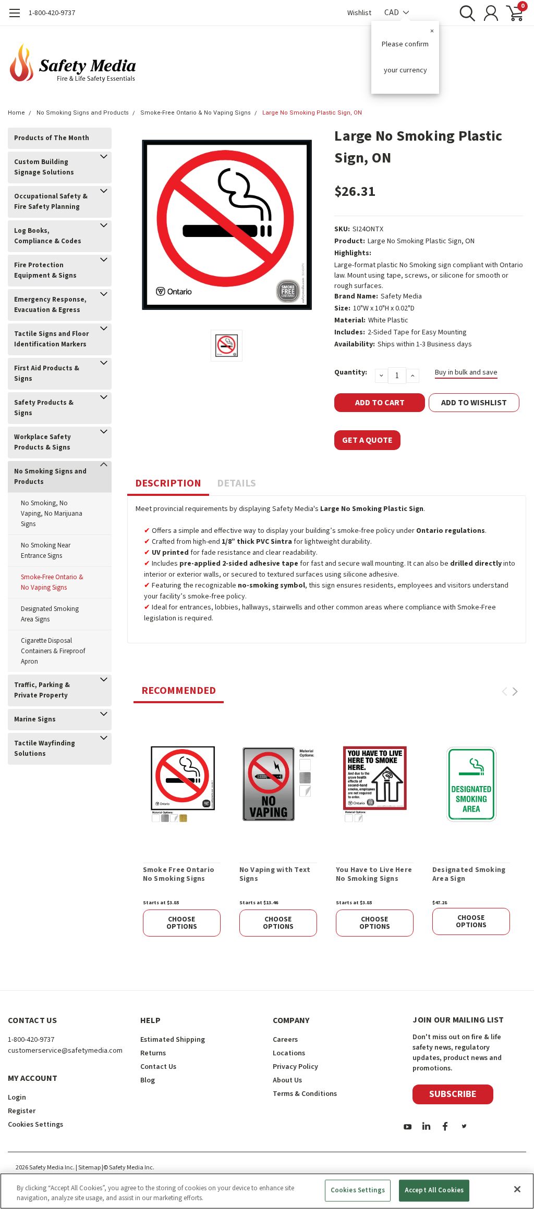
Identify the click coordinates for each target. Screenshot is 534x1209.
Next (515, 691)
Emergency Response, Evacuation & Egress (50, 305)
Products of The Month (51, 138)
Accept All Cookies (434, 1190)
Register (21, 1111)
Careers (285, 1039)
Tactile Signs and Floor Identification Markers (51, 339)
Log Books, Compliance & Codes (47, 236)
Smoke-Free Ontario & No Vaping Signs (195, 112)
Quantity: (350, 372)
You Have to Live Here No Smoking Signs (374, 875)
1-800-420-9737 (52, 13)
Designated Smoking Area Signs (50, 614)
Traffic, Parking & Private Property (42, 690)
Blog (147, 1080)
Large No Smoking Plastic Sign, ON (312, 112)
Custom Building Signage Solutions (44, 167)
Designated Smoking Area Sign (469, 875)
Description (168, 483)
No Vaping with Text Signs (275, 875)
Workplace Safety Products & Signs (42, 442)
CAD (392, 12)
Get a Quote (367, 440)
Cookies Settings (358, 1190)
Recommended (178, 690)
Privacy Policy (295, 1067)
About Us (287, 1080)
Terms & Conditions (305, 1094)
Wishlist (359, 13)
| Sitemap (88, 1167)
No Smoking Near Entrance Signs (45, 550)
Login (17, 1097)
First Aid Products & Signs (46, 373)
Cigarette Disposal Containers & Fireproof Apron (53, 651)
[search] (465, 13)
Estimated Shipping (172, 1039)
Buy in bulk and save (466, 372)
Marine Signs (35, 719)
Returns (153, 1053)
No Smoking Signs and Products (83, 112)
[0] (510, 13)
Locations (289, 1053)
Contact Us (158, 1067)
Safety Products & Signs (44, 408)
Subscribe (453, 1094)
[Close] (517, 1189)
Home (16, 112)
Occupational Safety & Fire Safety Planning (51, 201)
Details (236, 483)
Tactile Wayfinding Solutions (44, 748)
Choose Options (181, 923)
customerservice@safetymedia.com (65, 1050)
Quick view (182, 784)
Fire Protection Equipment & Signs (45, 270)
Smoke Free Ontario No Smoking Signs (179, 875)
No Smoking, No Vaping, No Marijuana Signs (51, 513)
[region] (267, 1191)
